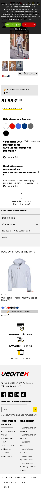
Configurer (20, 29)
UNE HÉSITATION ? (21, 202)
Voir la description (12, 108)
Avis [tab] (4, 237)
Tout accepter (13, 24)
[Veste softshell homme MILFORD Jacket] (19, 274)
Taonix (32, 477)
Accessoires (8, 445)
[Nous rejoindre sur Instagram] (17, 394)
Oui (16, 157)
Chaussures (8, 438)
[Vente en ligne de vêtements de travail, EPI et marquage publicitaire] (20, 374)
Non (8, 157)
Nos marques (27, 463)
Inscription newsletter (16, 401)
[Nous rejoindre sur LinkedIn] (11, 394)
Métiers (25, 470)
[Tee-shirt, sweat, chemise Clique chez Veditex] (5, 76)
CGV (23, 482)
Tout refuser (28, 24)
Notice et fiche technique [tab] (16, 230)
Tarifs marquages (32, 141)
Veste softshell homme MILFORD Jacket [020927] (19, 299)
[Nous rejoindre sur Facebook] (4, 394)
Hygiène (7, 449)
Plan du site (10, 482)
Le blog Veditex (29, 466)
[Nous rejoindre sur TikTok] (24, 394)
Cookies (13, 19)
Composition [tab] (9, 224)
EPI (4, 442)
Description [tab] (8, 217)
